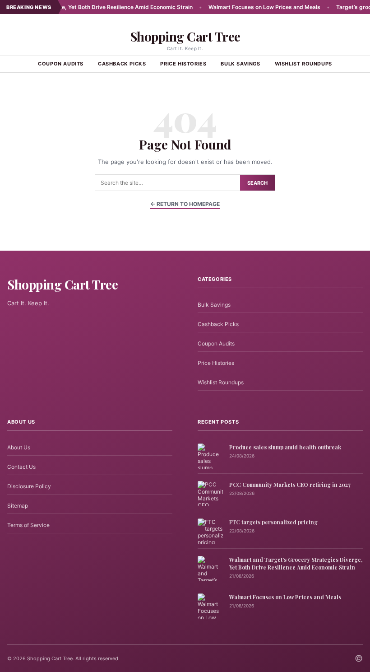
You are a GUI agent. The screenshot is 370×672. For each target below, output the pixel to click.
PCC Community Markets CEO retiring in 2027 (290, 484)
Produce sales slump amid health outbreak (285, 447)
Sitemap (17, 505)
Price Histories (183, 64)
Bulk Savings (240, 64)
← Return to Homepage (185, 204)
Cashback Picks (122, 64)
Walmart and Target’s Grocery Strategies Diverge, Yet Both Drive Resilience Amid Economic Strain (295, 563)
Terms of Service (28, 525)
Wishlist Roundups (303, 64)
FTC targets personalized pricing (273, 522)
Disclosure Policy (29, 486)
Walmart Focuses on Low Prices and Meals (249, 7)
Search (257, 183)
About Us (18, 447)
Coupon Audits (60, 64)
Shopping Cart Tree (185, 36)
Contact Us (21, 466)
